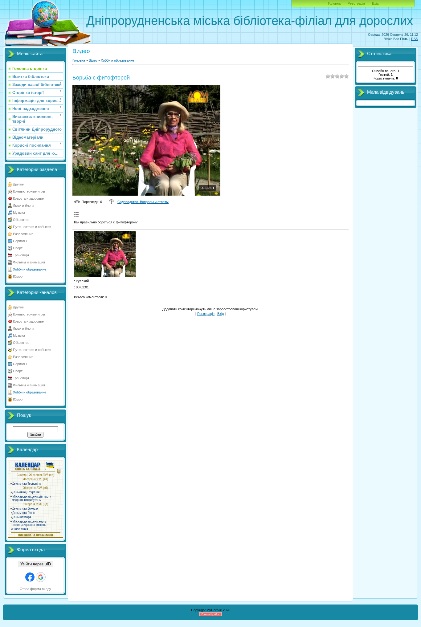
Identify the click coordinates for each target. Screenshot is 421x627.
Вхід (375, 3)
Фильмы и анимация (29, 262)
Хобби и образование (29, 269)
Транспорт (21, 255)
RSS (414, 39)
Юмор (17, 276)
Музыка (19, 212)
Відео (93, 60)
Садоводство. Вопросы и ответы (143, 202)
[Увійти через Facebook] (30, 577)
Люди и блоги (23, 205)
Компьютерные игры (29, 191)
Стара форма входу (35, 589)
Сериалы (20, 241)
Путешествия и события (32, 227)
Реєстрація (356, 3)
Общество (21, 220)
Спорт (17, 248)
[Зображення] (105, 254)
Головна (334, 3)
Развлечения (23, 234)
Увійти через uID (35, 564)
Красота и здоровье (28, 198)
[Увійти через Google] (41, 577)
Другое (18, 184)
